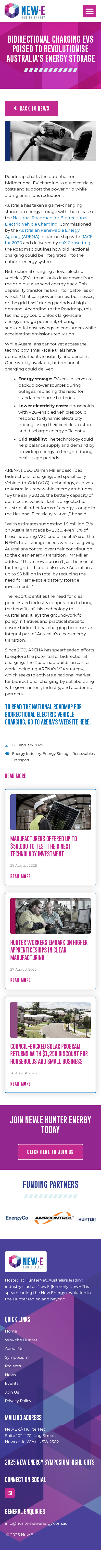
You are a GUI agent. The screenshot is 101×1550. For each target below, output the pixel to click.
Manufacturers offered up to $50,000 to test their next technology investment (43, 846)
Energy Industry (26, 753)
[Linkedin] (10, 1493)
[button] (89, 11)
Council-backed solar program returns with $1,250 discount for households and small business (49, 1054)
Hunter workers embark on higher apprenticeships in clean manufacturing (49, 950)
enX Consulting (74, 242)
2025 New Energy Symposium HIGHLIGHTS (50, 1462)
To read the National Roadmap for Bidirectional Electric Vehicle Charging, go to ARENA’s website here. (48, 714)
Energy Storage (57, 753)
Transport (20, 760)
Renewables (83, 753)
